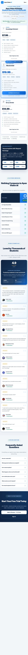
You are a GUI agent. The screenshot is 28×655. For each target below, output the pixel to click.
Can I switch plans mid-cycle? (13, 476)
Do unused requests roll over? (13, 485)
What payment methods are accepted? (13, 462)
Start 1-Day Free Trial (14, 55)
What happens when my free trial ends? (13, 471)
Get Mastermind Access (14, 92)
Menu (25, 2)
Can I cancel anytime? (13, 467)
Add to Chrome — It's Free (14, 512)
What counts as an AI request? (13, 481)
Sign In (14, 516)
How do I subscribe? (13, 458)
